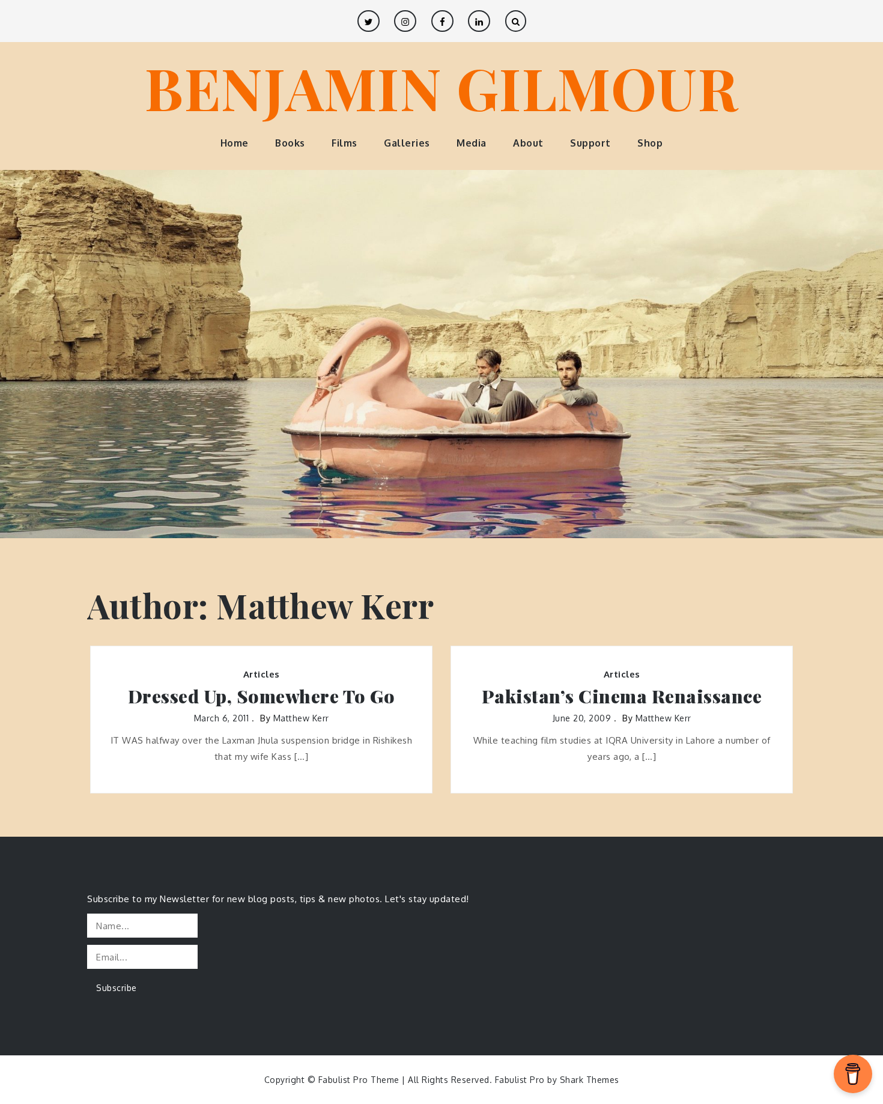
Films (344, 143)
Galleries (407, 143)
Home (234, 143)
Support (590, 143)
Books (290, 143)
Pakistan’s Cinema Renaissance (622, 696)
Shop (650, 143)
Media (472, 143)
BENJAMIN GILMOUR (441, 87)
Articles (261, 674)
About (528, 143)
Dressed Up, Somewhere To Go (261, 696)
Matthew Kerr (301, 718)
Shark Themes (589, 1080)
